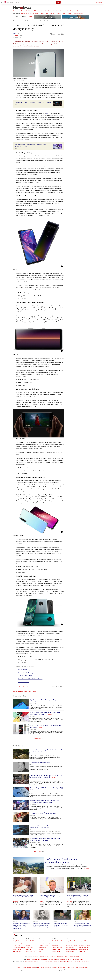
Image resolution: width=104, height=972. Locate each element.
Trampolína (44, 959)
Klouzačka (56, 959)
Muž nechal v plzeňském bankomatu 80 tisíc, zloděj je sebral (46, 789)
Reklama (29, 967)
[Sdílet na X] (63, 686)
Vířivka (81, 959)
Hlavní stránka (16, 10)
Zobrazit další (37, 738)
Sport (51, 13)
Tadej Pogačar (29, 947)
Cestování (32, 13)
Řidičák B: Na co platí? (84, 947)
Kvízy (54, 13)
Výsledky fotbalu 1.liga (44, 943)
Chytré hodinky (76, 961)
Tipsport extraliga (43, 945)
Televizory (69, 961)
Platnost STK (82, 951)
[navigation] (2, 2)
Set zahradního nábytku (65, 959)
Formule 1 (41, 949)
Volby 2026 (16, 940)
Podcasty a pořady (44, 13)
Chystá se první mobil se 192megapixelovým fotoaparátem (43, 701)
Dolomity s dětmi (70, 951)
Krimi (57, 10)
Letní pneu (56, 961)
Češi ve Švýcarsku (70, 947)
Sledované (81, 13)
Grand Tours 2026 (30, 951)
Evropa (31, 764)
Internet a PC (16, 13)
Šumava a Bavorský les (71, 945)
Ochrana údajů (61, 967)
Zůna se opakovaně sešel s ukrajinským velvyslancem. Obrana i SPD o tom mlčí (51, 897)
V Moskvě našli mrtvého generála (39, 763)
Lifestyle (72, 10)
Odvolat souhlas (70, 967)
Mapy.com (35, 956)
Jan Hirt (28, 945)
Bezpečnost (32, 815)
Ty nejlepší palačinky (57, 940)
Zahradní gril (76, 959)
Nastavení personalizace (82, 967)
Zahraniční (36, 10)
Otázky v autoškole (83, 949)
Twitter (24, 967)
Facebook (19, 967)
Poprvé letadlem (69, 943)
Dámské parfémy (48, 961)
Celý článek (86, 868)
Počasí (63, 13)
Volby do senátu (17, 949)
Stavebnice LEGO (38, 961)
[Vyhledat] (58, 2)
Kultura (61, 10)
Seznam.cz (99, 2)
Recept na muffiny (56, 943)
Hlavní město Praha (33, 779)
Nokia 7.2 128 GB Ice (23, 682)
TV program (69, 13)
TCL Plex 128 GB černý (24, 670)
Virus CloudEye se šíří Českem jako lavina (42, 813)
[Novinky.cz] (22, 8)
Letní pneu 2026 (82, 940)
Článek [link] (16, 53)
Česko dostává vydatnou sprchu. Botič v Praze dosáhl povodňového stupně (46, 751)
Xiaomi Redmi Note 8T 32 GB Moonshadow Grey (30, 679)
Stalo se (23, 10)
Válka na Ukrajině (44, 10)
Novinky (15, 33)
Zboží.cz (48, 113)
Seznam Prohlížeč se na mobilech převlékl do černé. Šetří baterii (45, 726)
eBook (53, 34)
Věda (27, 13)
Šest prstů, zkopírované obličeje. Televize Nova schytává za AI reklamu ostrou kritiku (44, 801)
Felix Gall (28, 949)
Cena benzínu (60, 956)
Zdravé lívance (56, 945)
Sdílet (59, 34)
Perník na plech (56, 951)
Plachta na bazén (36, 959)
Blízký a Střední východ (34, 842)
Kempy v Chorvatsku (71, 940)
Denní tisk (75, 13)
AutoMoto (23, 13)
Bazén (28, 959)
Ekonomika (66, 10)
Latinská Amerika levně (71, 949)
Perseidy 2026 (52, 956)
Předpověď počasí (43, 956)
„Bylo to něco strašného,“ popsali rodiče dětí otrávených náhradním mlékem (23, 897)
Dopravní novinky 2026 (84, 945)
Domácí (28, 10)
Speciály (59, 13)
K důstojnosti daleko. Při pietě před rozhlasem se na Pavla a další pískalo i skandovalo (45, 776)
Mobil (16, 104)
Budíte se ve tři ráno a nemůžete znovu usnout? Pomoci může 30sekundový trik (44, 827)
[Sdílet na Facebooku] (61, 686)
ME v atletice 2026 (43, 947)
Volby (32, 10)
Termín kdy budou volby (19, 947)
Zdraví (30, 829)
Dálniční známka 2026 (84, 943)
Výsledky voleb (16, 945)
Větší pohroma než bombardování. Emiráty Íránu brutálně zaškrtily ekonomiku (44, 839)
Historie (37, 13)
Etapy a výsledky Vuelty (32, 943)
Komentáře (52, 10)
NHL (40, 951)
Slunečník (50, 959)
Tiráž (38, 967)
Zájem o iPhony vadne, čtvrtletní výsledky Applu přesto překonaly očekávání (44, 713)
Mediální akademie (45, 967)
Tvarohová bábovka (57, 947)
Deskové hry (63, 961)
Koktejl (76, 10)
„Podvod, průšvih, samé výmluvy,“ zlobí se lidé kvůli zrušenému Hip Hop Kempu (77, 897)
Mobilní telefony (27, 691)
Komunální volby (17, 951)
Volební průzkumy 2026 (19, 943)
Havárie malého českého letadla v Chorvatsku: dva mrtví (61, 860)
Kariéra (34, 967)
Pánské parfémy (85, 961)
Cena (34, 691)
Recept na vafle (56, 949)
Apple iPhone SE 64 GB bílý (25, 676)
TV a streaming (32, 804)
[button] (38, 63)
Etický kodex (54, 967)
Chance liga (42, 940)
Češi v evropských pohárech (72, 956)
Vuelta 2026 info (30, 940)
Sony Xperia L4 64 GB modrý (25, 673)
